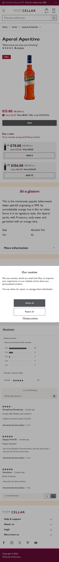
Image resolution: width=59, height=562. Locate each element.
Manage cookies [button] (30, 318)
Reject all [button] (29, 311)
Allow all (29, 303)
